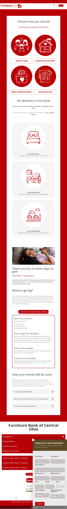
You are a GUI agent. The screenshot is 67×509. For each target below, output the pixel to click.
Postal (48, 481)
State (57, 481)
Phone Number (40, 490)
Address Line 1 (40, 473)
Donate (61, 5)
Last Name (54, 456)
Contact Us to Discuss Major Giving (33, 312)
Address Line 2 (55, 473)
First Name (38, 456)
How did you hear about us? (56, 490)
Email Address (39, 464)
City (36, 481)
